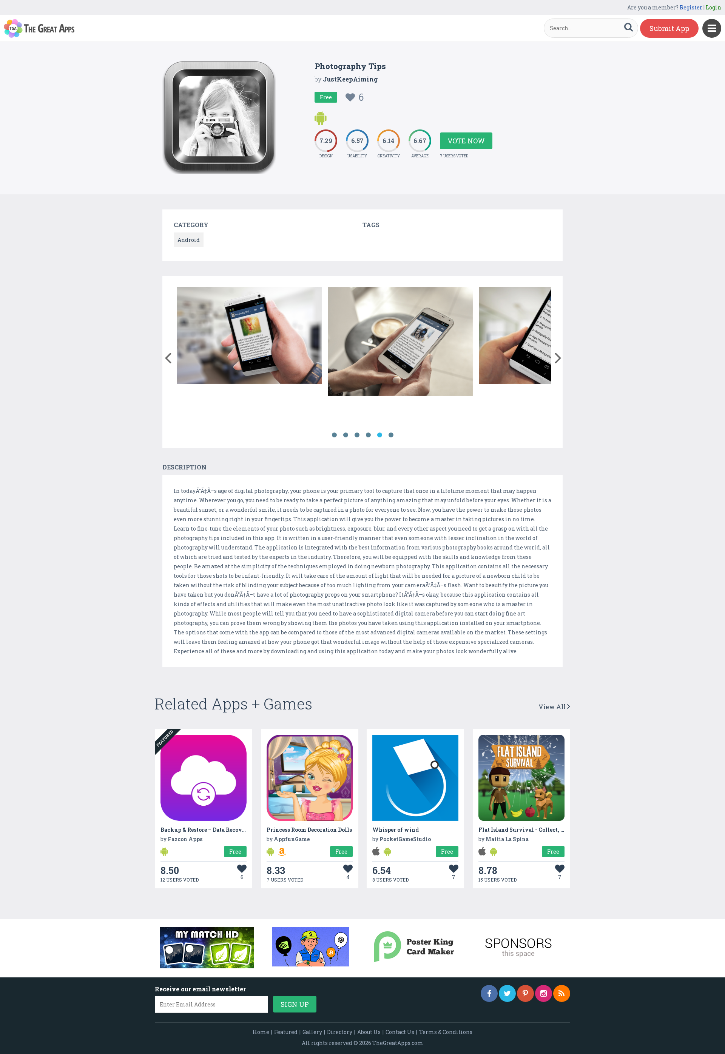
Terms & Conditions (445, 1032)
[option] (249, 336)
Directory (339, 1032)
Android (188, 239)
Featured (286, 1032)
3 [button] (357, 435)
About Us (369, 1032)
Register (691, 7)
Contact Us (400, 1032)
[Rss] (561, 993)
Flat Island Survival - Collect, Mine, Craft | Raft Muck (551, 829)
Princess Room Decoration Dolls (309, 829)
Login (713, 7)
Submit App (669, 28)
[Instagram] (543, 993)
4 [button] (368, 435)
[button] (168, 356)
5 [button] (379, 435)
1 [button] (334, 435)
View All (552, 707)
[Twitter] (507, 993)
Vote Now (466, 140)
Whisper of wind (395, 829)
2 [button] (345, 435)
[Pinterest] (525, 993)
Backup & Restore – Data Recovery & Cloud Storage (227, 829)
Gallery (312, 1032)
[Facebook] (489, 993)
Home (261, 1032)
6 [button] (391, 435)
